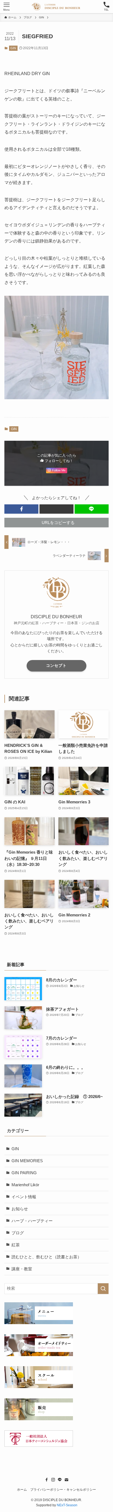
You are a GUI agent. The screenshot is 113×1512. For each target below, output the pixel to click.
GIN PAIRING (24, 1173)
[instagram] (53, 1479)
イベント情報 (24, 1197)
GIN (13, 48)
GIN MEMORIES (27, 1161)
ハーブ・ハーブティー (32, 1221)
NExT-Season (67, 1505)
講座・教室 (22, 1269)
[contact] (66, 1479)
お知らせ (20, 1209)
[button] (21, 509)
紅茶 (16, 1245)
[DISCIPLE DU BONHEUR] (56, 6)
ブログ (18, 1233)
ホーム (22, 1490)
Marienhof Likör (25, 1185)
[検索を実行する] (103, 1288)
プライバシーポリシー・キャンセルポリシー (63, 1490)
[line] (59, 1479)
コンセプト (56, 665)
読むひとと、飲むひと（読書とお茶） (46, 1257)
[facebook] (46, 1479)
